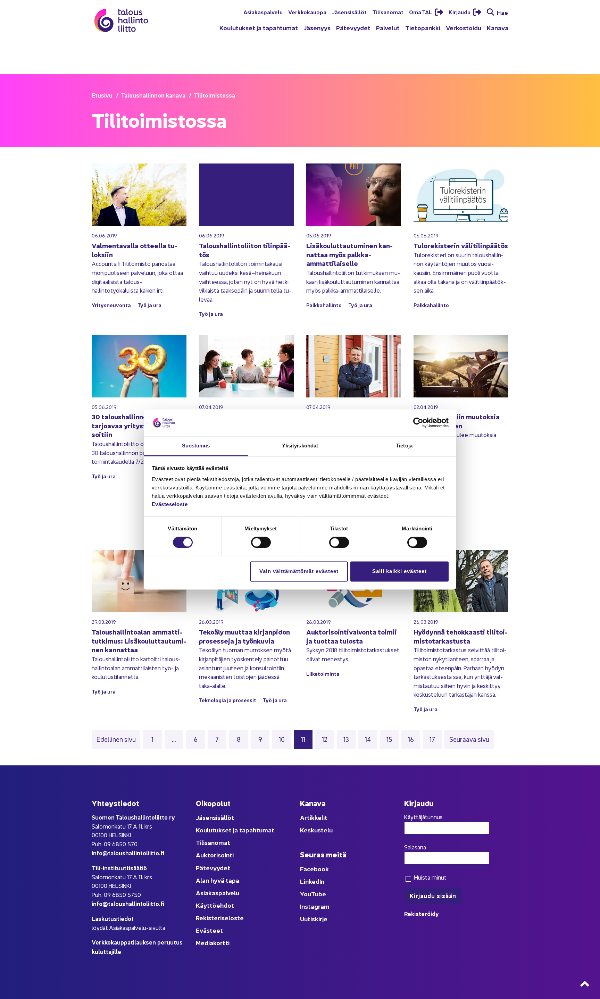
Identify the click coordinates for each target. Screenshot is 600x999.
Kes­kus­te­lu (316, 829)
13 (349, 739)
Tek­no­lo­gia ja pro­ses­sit (227, 700)
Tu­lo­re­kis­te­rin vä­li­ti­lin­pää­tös (461, 245)
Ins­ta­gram (315, 906)
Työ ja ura (149, 305)
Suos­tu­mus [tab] (196, 445)
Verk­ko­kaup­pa (307, 12)
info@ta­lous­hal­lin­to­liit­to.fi (128, 853)
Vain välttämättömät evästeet (299, 571)
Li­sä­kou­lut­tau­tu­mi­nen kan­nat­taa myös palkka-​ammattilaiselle (349, 254)
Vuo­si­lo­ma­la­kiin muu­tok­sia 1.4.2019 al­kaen (457, 421)
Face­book (314, 868)
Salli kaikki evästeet (399, 571)
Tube (318, 893)
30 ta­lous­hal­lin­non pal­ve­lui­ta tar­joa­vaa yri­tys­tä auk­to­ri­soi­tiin (138, 425)
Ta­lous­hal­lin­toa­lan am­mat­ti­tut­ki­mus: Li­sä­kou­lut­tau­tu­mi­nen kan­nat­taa (139, 640)
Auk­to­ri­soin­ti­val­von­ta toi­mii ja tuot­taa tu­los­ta (351, 636)
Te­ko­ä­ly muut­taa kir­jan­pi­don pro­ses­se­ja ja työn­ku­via (244, 636)
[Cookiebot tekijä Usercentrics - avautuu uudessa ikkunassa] (418, 423)
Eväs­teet (209, 930)
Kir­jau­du (460, 12)
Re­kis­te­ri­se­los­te (220, 917)
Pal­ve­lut (388, 27)
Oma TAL (421, 12)
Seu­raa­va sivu (469, 739)
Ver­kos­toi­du (463, 27)
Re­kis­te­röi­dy (421, 913)
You (305, 893)
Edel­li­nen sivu (116, 739)
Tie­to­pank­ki (422, 27)
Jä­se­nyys (317, 27)
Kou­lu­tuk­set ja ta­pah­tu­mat (258, 27)
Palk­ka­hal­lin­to (324, 305)
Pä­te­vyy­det (353, 27)
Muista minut (429, 877)
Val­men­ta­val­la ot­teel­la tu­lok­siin (134, 250)
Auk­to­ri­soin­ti (215, 854)
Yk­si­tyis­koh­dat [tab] (300, 445)
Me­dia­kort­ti (213, 942)
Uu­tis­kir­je (313, 918)
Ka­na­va (497, 27)
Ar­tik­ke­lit (313, 817)
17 (435, 739)
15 (392, 739)
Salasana (415, 847)
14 (371, 739)
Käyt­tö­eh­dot (215, 905)
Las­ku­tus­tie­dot (113, 918)
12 (328, 739)
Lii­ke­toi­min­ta (323, 673)
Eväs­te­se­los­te (170, 504)
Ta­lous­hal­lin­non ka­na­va (153, 95)
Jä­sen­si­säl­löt (349, 12)
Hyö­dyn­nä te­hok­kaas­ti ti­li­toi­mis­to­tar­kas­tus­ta (461, 636)
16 (414, 739)
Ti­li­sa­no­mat (387, 12)
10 (284, 739)
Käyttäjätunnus (423, 817)
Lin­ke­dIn (312, 881)
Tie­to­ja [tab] (404, 445)
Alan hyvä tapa (217, 880)
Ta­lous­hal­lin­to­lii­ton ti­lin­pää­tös (244, 250)
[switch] (261, 542)
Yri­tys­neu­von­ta (111, 305)
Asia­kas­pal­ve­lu (263, 12)
